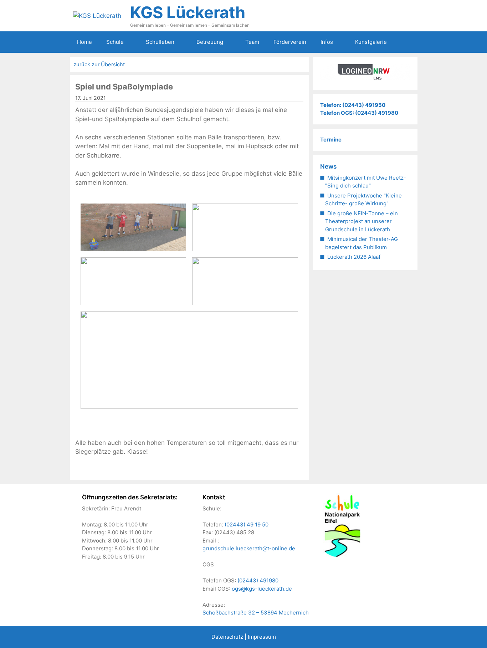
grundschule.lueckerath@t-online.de (249, 548)
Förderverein (289, 41)
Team (252, 41)
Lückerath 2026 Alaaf (353, 256)
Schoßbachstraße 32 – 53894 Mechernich (256, 612)
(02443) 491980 (257, 580)
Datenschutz (227, 636)
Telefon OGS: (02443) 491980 (359, 112)
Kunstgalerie (371, 41)
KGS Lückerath (187, 12)
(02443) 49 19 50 (246, 524)
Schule (115, 41)
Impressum (262, 636)
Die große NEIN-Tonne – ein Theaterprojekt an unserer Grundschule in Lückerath (361, 221)
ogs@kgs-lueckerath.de (262, 588)
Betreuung (209, 41)
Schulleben (160, 41)
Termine (331, 139)
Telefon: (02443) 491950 (352, 105)
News (328, 166)
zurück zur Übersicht (99, 64)
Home (84, 41)
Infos (327, 41)
